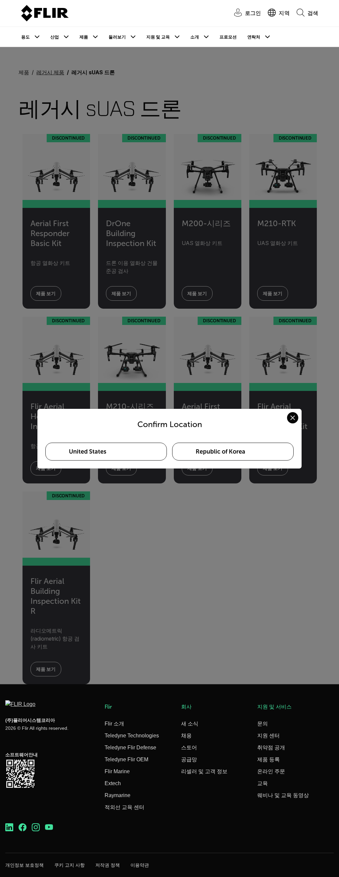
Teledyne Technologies (132, 735)
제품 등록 (268, 759)
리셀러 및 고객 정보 (204, 771)
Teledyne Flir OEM (126, 759)
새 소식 (189, 723)
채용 (186, 735)
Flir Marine (117, 771)
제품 (83, 36)
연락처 (253, 36)
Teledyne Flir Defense (130, 747)
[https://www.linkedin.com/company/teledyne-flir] (9, 827)
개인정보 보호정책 (24, 865)
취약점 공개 (271, 747)
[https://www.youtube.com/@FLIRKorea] (49, 827)
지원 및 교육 (158, 36)
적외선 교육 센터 (124, 807)
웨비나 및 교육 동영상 (283, 795)
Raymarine (117, 795)
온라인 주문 (271, 771)
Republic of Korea (220, 451)
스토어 (189, 747)
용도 (25, 36)
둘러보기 (117, 36)
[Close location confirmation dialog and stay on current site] (292, 417)
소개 (194, 36)
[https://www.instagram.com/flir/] (36, 827)
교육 (262, 783)
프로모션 (228, 36)
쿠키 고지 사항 (69, 865)
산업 (54, 36)
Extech (113, 783)
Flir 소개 (114, 723)
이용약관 (139, 865)
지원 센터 (268, 735)
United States (87, 451)
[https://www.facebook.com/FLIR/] (22, 827)
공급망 (189, 759)
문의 (262, 723)
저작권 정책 (107, 865)
